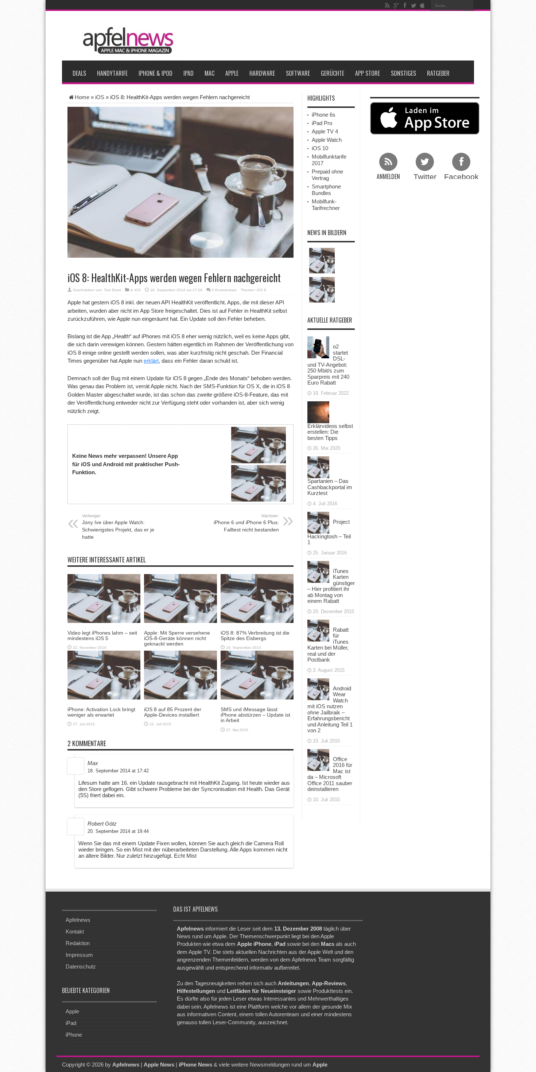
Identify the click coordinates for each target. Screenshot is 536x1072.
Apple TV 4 (325, 131)
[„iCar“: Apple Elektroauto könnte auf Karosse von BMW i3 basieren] (322, 290)
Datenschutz (81, 966)
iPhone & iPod (155, 73)
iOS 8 (261, 290)
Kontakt (75, 931)
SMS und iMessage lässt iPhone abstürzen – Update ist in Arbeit (255, 715)
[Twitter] (413, 5)
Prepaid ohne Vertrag (327, 174)
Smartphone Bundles (326, 189)
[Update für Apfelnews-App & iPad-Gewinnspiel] (322, 260)
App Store (367, 73)
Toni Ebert (112, 290)
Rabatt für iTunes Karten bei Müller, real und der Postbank (328, 645)
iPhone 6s (323, 115)
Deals (79, 73)
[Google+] (396, 5)
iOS (99, 97)
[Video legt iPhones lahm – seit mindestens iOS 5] (103, 598)
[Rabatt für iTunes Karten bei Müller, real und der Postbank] (318, 630)
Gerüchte (332, 73)
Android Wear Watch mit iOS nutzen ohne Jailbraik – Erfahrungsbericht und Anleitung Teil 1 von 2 (330, 709)
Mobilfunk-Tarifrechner (326, 204)
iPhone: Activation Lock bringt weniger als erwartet (101, 712)
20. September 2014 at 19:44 (118, 831)
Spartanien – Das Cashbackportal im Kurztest (329, 487)
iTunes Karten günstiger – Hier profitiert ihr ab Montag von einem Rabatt (331, 586)
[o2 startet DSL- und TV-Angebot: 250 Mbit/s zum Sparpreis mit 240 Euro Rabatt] (318, 347)
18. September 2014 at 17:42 (118, 770)
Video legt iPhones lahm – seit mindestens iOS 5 (102, 635)
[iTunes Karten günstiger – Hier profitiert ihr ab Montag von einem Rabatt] (318, 571)
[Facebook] (404, 5)
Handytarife (112, 73)
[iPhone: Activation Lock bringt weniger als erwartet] (103, 674)
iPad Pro (322, 123)
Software (298, 73)
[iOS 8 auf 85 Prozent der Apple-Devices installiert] (180, 674)
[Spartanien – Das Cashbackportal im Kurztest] (318, 467)
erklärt (151, 361)
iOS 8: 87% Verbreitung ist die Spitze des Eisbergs (255, 635)
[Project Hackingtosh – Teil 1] (318, 522)
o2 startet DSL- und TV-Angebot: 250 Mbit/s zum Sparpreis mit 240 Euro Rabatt (328, 364)
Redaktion (78, 943)
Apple (231, 73)
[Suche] (468, 5)
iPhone (74, 1035)
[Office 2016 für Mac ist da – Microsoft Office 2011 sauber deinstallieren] (318, 759)
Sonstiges (403, 73)
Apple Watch (327, 140)
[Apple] (422, 5)
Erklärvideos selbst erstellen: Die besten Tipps (330, 432)
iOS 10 (320, 148)
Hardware (262, 73)
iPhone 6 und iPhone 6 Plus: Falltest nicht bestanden (246, 523)
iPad (188, 73)
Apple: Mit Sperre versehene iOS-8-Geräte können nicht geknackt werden (177, 638)
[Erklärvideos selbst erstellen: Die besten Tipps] (318, 411)
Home (82, 97)
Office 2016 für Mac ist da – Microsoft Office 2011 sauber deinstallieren (329, 774)
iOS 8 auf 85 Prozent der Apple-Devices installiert (172, 712)
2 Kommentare (224, 290)
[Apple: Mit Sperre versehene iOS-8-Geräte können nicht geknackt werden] (180, 598)
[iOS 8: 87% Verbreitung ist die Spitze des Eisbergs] (257, 598)
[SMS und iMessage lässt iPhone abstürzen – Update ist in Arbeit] (257, 674)
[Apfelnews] (126, 41)
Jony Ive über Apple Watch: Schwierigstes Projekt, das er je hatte (118, 527)
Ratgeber (438, 73)
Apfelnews (78, 920)
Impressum (79, 955)
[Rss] (387, 5)
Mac (209, 73)
